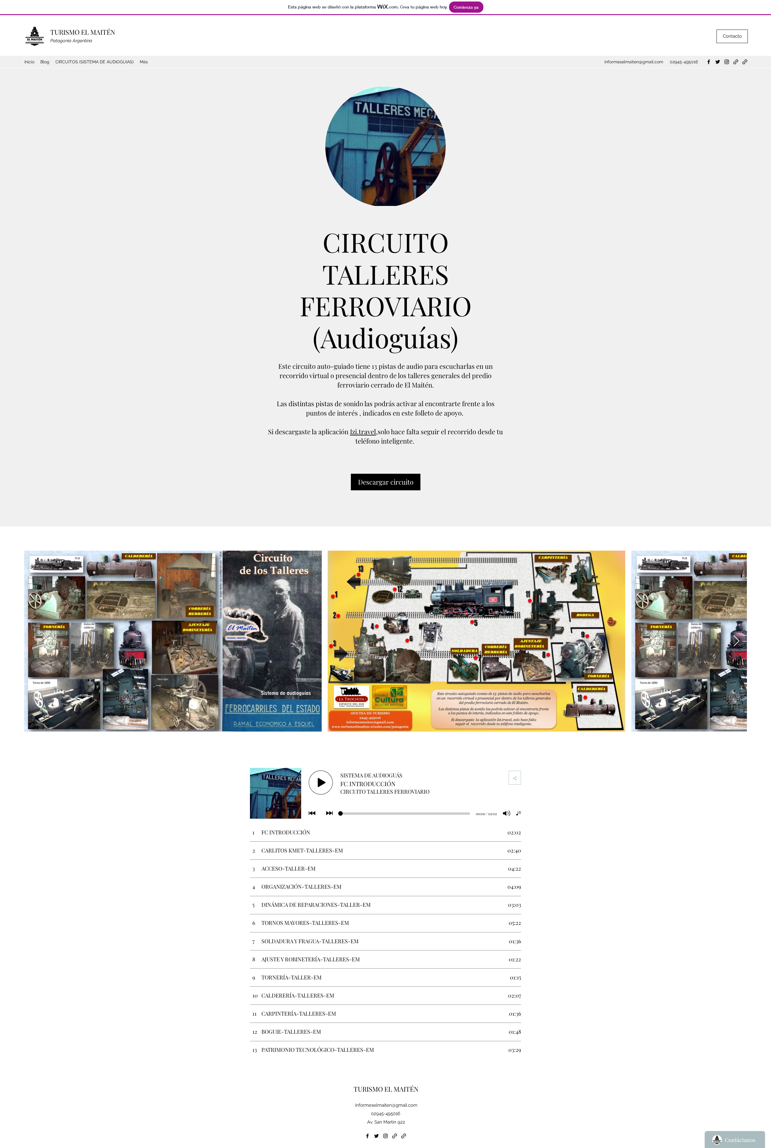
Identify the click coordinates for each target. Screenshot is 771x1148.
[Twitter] (718, 62)
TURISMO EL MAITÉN (82, 31)
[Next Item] (736, 641)
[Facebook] (709, 62)
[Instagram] (727, 62)
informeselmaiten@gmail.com (633, 61)
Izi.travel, (364, 431)
